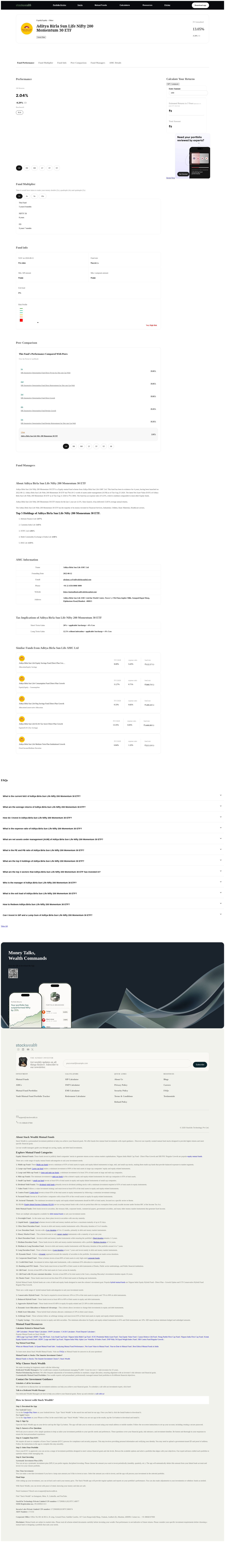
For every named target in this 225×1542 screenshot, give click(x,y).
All (111, 446)
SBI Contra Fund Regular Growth (150, 1339)
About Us (118, 1079)
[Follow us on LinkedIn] (23, 1049)
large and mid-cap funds (50, 1173)
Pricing (167, 5)
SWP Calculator (72, 1085)
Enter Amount (174, 89)
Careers (167, 1085)
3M (27, 168)
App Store (27, 1418)
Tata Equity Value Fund (128, 1337)
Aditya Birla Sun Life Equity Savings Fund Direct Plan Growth (42, 663)
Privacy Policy (120, 1085)
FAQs (166, 1090)
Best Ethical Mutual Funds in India (146, 1346)
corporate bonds (94, 1258)
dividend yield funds (47, 1185)
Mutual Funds (101, 5)
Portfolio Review (59, 5)
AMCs (19, 1085)
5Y (57, 168)
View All (4, 926)
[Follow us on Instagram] (18, 1049)
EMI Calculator (72, 1090)
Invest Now (41, 37)
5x (34, 196)
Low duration (51, 1230)
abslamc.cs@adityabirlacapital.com (77, 580)
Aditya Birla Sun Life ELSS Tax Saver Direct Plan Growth (41, 724)
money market (62, 1234)
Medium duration (99, 1242)
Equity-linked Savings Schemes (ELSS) (39, 1204)
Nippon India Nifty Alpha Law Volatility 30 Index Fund (85, 1339)
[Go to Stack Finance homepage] (23, 6)
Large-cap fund (37, 1169)
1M (19, 168)
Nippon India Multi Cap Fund (79, 1337)
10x (42, 196)
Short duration (98, 1238)
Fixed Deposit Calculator (85, 1332)
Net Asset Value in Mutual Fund (97, 1346)
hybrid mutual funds (117, 1282)
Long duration (58, 1250)
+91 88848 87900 (26, 1123)
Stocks (80, 5)
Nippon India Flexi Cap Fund (192, 1337)
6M (34, 168)
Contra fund (33, 1193)
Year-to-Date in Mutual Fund (120, 1346)
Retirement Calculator (75, 1096)
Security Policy (121, 1090)
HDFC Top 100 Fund (42, 1337)
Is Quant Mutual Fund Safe (45, 1346)
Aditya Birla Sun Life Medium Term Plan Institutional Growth (42, 744)
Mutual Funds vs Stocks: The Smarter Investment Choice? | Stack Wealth (43, 1359)
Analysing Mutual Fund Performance (70, 1346)
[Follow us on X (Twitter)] (32, 1049)
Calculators (125, 5)
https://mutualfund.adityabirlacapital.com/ (80, 592)
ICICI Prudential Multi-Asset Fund (105, 1337)
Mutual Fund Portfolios (26, 1090)
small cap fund (38, 1181)
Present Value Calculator (38, 1332)
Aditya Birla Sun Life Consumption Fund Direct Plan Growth (42, 683)
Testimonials (169, 1096)
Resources (147, 5)
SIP (168, 84)
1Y (42, 168)
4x (27, 196)
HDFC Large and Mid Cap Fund (50, 1339)
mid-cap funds (57, 1177)
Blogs (166, 1079)
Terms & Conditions (123, 1096)
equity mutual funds (194, 1156)
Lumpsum (175, 84)
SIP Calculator (72, 1079)
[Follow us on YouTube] (27, 1049)
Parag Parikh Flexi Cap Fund (169, 1337)
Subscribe (200, 1065)
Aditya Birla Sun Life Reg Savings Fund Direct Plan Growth (41, 704)
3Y (50, 168)
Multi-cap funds (42, 1165)
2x (19, 196)
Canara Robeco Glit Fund (147, 1337)
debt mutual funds (56, 1214)
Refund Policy (120, 1102)
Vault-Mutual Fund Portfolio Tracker (33, 1096)
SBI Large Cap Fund (24, 1337)
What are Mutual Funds (24, 1346)
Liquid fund (34, 1222)
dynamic (42, 1254)
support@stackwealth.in (28, 1117)
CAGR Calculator (68, 1332)
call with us (100, 1394)
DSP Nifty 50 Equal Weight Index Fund (122, 1339)
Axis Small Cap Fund (59, 1337)
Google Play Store (30, 1412)
